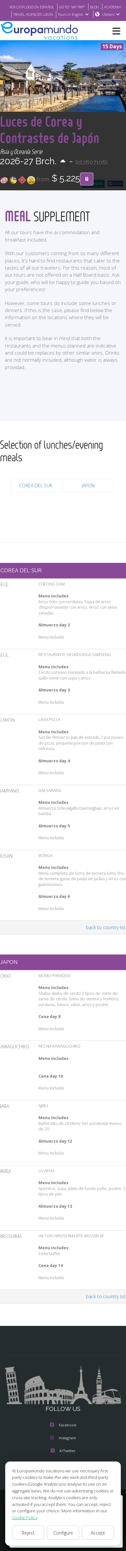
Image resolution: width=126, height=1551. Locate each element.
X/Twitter (67, 1450)
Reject (28, 1533)
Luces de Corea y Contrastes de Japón (49, 129)
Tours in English (70, 14)
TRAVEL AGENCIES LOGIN (33, 14)
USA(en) (108, 14)
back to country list (106, 927)
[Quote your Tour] (86, 179)
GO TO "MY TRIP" (72, 7)
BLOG (94, 7)
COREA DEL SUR (35, 485)
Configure (63, 1533)
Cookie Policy (24, 1517)
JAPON (88, 485)
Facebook (67, 1425)
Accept (98, 1533)
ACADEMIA (112, 7)
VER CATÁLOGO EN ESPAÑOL (31, 7)
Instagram (67, 1437)
